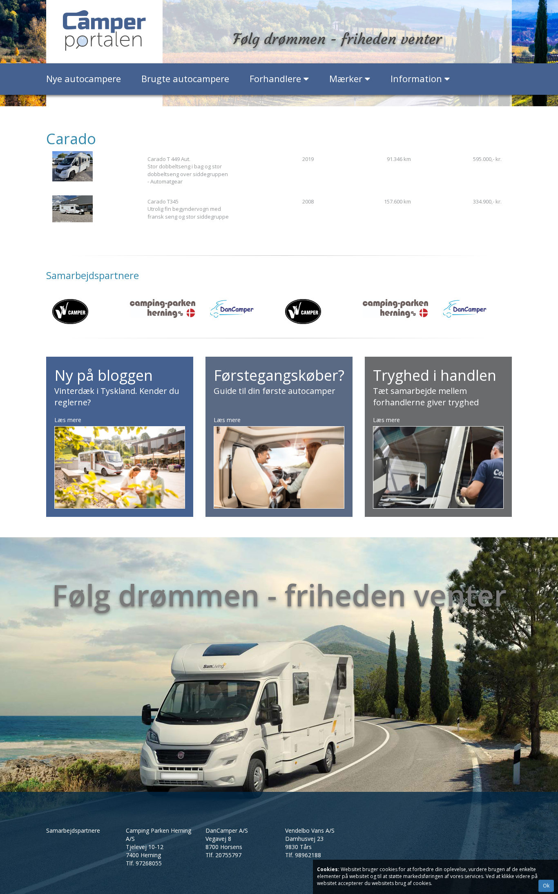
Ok (546, 885)
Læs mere (67, 420)
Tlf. (144, 863)
